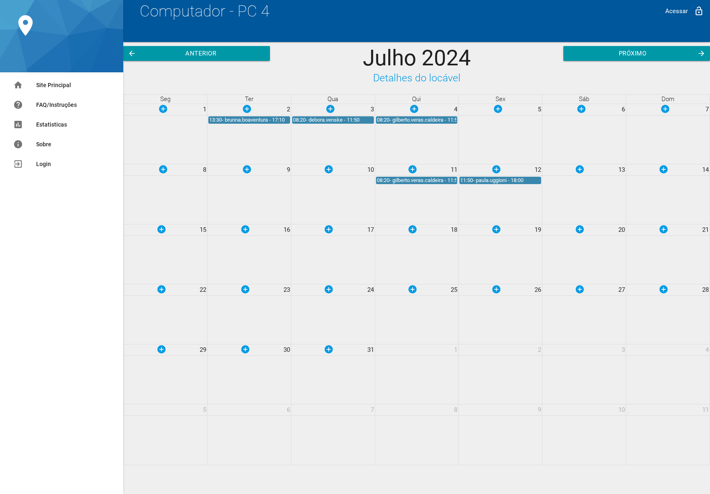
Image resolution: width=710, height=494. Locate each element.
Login (32, 164)
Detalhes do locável (417, 78)
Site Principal (42, 85)
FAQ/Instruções (45, 105)
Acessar (684, 11)
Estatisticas (40, 124)
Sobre (32, 144)
